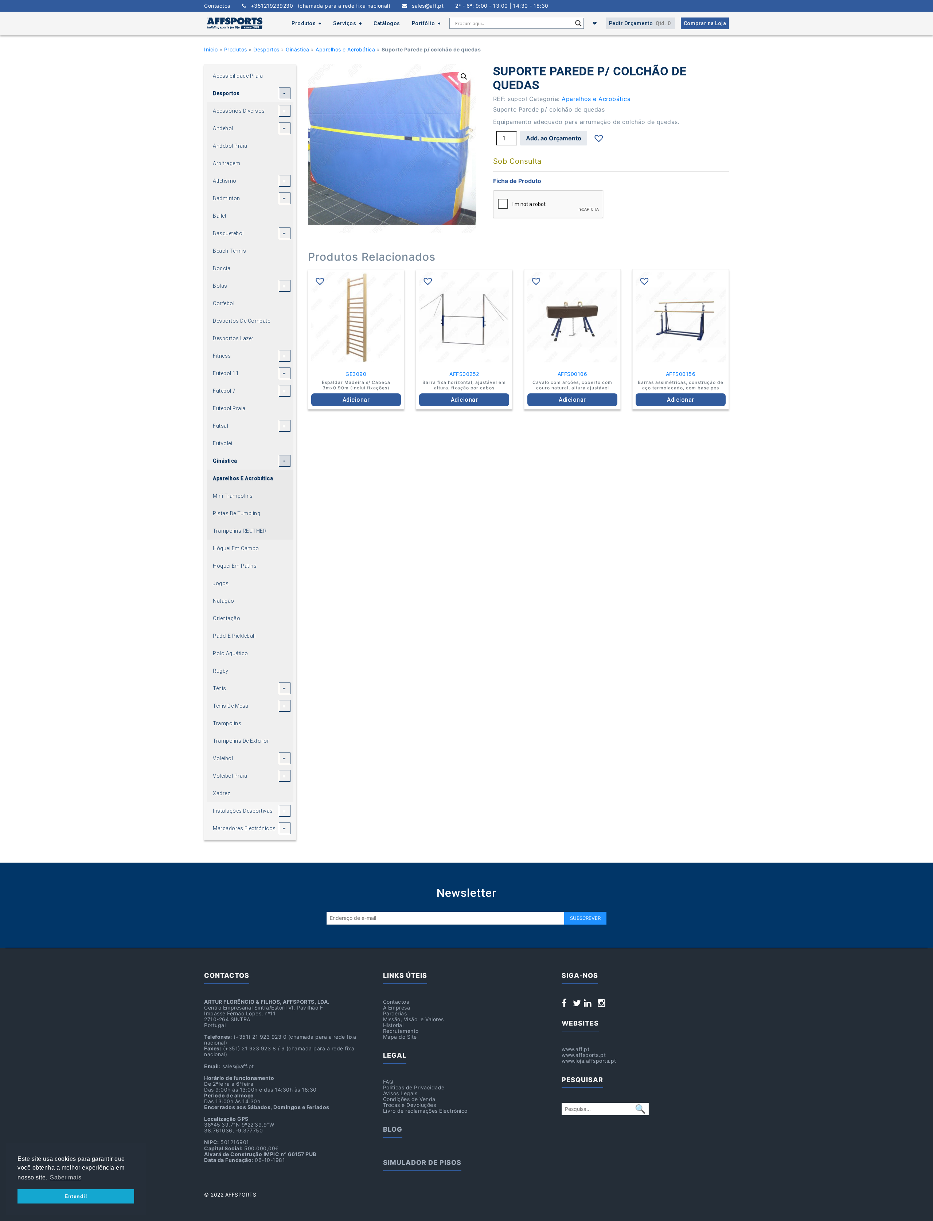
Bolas (220, 286)
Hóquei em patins (235, 566)
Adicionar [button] (356, 399)
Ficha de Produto (517, 181)
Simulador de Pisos (422, 1162)
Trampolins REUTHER (239, 531)
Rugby (221, 671)
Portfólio (423, 23)
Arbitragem (226, 163)
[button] (464, 76)
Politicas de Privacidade (414, 1087)
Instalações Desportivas (243, 811)
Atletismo (225, 181)
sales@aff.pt (425, 6)
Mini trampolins (233, 496)
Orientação (226, 618)
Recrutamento (401, 1031)
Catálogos (387, 23)
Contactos (217, 6)
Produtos (304, 23)
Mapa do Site (400, 1037)
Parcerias (395, 1013)
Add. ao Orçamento (553, 138)
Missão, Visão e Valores (413, 1019)
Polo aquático (230, 653)
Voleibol (223, 758)
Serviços (344, 23)
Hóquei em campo (236, 548)
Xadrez (221, 793)
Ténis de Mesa (231, 706)
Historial (393, 1025)
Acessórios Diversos (239, 111)
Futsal (220, 426)
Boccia (221, 268)
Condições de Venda (409, 1099)
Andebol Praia (230, 146)
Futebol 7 (224, 391)
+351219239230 (318, 6)
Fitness (222, 356)
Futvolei (222, 443)
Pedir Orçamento (640, 23)
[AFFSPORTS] (234, 23)
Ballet (219, 216)
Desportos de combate (241, 321)
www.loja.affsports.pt (589, 1061)
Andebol (223, 128)
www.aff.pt (575, 1049)
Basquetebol (228, 233)
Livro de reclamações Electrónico (425, 1111)
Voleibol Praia (230, 776)
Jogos (221, 583)
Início (211, 49)
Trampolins (227, 723)
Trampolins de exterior (241, 741)
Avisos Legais (400, 1093)
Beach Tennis (229, 251)
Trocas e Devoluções (409, 1105)
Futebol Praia (229, 408)
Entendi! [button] (76, 1196)
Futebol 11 (226, 373)
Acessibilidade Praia (238, 76)
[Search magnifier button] (578, 23)
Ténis (219, 688)
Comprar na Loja (705, 23)
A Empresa (396, 1007)
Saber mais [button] (65, 1177)
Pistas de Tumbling (236, 513)
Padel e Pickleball (234, 636)
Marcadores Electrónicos (244, 828)
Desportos (266, 49)
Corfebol (223, 303)
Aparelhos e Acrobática (345, 49)
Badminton (226, 198)
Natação (223, 601)
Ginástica (297, 49)
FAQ (388, 1081)
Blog (392, 1129)
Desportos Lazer (233, 338)
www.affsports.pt (584, 1055)
